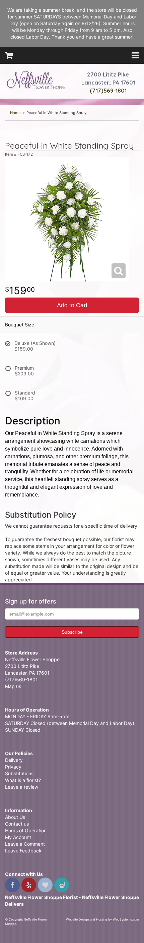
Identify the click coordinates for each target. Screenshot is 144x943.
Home (15, 112)
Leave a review (21, 787)
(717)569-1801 (108, 90)
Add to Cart (72, 305)
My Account (18, 837)
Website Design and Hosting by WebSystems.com (102, 919)
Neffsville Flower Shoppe (36, 79)
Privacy (13, 767)
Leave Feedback (23, 850)
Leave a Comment (25, 844)
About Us (15, 817)
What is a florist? (23, 780)
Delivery (14, 760)
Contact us (17, 824)
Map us (13, 686)
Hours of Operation (26, 830)
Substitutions (19, 773)
